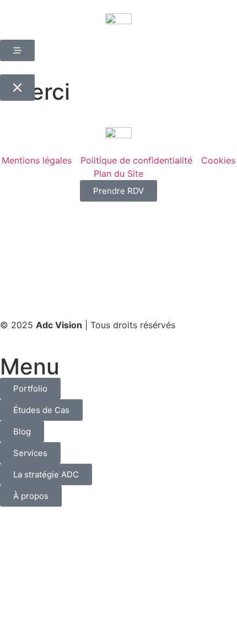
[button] (17, 87)
